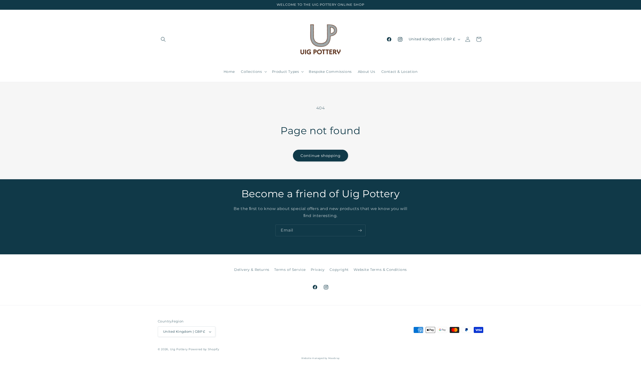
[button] (163, 39)
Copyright (339, 269)
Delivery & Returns (251, 269)
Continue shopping (320, 155)
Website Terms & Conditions (380, 269)
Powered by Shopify (204, 349)
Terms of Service (290, 269)
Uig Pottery (179, 349)
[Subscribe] (359, 230)
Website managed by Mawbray (320, 358)
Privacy (318, 269)
